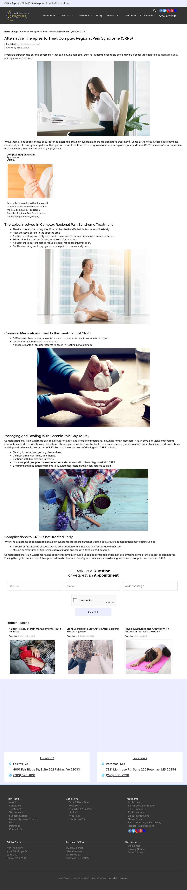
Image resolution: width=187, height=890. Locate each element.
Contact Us (112, 15)
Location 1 (47, 758)
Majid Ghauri (23, 48)
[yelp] (172, 11)
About (12, 802)
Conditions (65, 15)
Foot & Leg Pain (77, 819)
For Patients (146, 15)
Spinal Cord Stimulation (141, 805)
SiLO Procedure (137, 809)
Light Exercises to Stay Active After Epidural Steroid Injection (93, 630)
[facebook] (161, 11)
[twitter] (165, 11)
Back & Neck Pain (79, 802)
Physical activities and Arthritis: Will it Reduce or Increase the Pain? (147, 630)
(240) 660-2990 (117, 775)
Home (7, 32)
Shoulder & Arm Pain (80, 809)
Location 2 (140, 758)
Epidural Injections (138, 815)
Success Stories (18, 815)
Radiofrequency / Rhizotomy (144, 822)
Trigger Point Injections (141, 825)
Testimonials (16, 812)
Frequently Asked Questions (25, 819)
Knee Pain (74, 815)
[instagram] (168, 11)
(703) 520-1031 (167, 15)
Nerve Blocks (135, 819)
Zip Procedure (136, 812)
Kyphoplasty (135, 802)
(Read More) (62, 3)
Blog (99, 15)
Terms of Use (135, 852)
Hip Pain (73, 812)
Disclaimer (134, 845)
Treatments (83, 15)
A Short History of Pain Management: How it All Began (35, 630)
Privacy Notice (136, 849)
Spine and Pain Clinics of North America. (94, 878)
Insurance (14, 825)
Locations (128, 15)
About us (48, 15)
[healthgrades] (176, 11)
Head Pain (74, 805)
